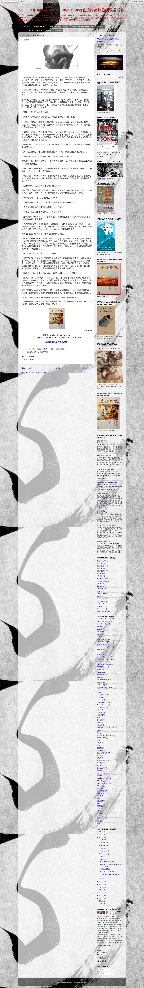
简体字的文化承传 (103, 493)
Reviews (99, 682)
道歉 (101, 856)
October (104, 848)
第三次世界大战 (102, 791)
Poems (99, 669)
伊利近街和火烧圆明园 (104, 455)
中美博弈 (100, 720)
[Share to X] (60, 349)
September (105, 845)
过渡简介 (100, 811)
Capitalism (100, 586)
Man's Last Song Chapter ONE (82, 27)
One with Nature (102, 662)
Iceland (99, 629)
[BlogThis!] (58, 349)
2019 (101, 895)
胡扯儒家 (100, 801)
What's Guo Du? (39, 27)
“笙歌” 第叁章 (101, 566)
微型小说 (100, 748)
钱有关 (99, 816)
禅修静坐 (100, 781)
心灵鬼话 (30, 352)
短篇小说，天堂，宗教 (104, 778)
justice (99, 634)
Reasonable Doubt (103, 679)
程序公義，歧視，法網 (104, 783)
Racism (99, 677)
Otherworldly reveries (104, 664)
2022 (101, 904)
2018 (101, 892)
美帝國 (99, 796)
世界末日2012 (105, 869)
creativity (100, 591)
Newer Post (26, 368)
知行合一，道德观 (103, 773)
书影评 (99, 722)
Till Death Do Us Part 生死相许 (110, 874)
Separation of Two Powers (105, 687)
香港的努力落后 (102, 441)
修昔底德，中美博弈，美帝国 (106, 728)
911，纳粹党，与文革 (107, 862)
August (103, 843)
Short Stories (101, 690)
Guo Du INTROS (102, 611)
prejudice (100, 672)
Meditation (100, 649)
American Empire (102, 578)
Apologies (103, 859)
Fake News (100, 606)
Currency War (101, 593)
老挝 (98, 798)
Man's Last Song (102, 639)
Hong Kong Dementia (104, 619)
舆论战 (99, 803)
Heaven (99, 614)
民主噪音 (100, 765)
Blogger (83, 982)
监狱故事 (100, 770)
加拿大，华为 (101, 738)
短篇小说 (36, 352)
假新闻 (99, 730)
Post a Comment (29, 359)
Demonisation (101, 601)
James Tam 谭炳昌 (114, 912)
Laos (98, 636)
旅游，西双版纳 (102, 760)
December (104, 854)
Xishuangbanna (102, 712)
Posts (101, 969)
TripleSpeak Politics (103, 702)
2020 (101, 898)
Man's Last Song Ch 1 (104, 642)
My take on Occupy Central (106, 470)
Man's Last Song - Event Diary (107, 482)
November (104, 851)
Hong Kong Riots (102, 624)
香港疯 (99, 824)
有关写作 (100, 763)
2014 (101, 881)
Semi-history (101, 685)
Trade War (100, 697)
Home (57, 368)
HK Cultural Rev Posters (105, 616)
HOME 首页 (26, 27)
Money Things (101, 652)
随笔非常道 (44, 352)
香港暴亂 (100, 821)
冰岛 (98, 733)
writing (99, 710)
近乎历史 (100, 813)
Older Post (87, 368)
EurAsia (99, 604)
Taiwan (99, 692)
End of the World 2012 (107, 872)
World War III (101, 707)
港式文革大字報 (102, 768)
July (102, 840)
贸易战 (99, 808)
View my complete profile (105, 945)
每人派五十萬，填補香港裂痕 (106, 525)
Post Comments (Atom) (38, 372)
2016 (101, 887)
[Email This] (56, 349)
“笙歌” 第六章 (101, 563)
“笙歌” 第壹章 (101, 568)
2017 (101, 890)
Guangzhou (101, 609)
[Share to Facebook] (62, 349)
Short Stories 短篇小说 (53, 30)
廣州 (98, 745)
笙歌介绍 (100, 788)
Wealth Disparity (102, 705)
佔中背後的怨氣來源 (103, 541)
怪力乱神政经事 (102, 753)
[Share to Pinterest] (64, 349)
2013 (101, 879)
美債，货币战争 (102, 793)
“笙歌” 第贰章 (101, 571)
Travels (99, 700)
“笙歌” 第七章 (101, 561)
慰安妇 (99, 755)
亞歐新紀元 (100, 725)
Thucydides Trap (102, 695)
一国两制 (100, 715)
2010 (101, 832)
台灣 (98, 740)
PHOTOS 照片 (101, 667)
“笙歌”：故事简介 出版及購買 (31, 30)
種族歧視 (100, 786)
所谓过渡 (100, 27)
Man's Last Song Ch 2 (104, 644)
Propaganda (101, 674)
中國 (98, 717)
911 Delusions (101, 573)
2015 (101, 884)
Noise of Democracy (103, 657)
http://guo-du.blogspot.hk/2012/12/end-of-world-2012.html (57, 337)
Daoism (99, 596)
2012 (101, 837)
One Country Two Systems (106, 659)
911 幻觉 (99, 576)
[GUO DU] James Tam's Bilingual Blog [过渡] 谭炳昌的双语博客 (71, 10)
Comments (103, 973)
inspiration (100, 631)
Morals (99, 654)
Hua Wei (99, 626)
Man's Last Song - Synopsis (58, 27)
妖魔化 (99, 743)
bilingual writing (102, 581)
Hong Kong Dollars (103, 621)
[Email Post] (51, 349)
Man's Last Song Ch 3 (104, 647)
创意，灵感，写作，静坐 (105, 735)
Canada (99, 583)
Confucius (100, 588)
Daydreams (100, 599)
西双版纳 (100, 806)
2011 (101, 834)
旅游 (98, 758)
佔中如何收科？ (102, 511)
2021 (101, 901)
